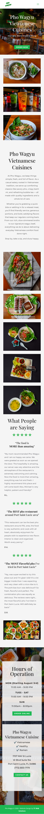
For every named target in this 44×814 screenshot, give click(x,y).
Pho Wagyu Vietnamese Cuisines (22, 23)
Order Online (22, 713)
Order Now (22, 47)
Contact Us (21, 775)
